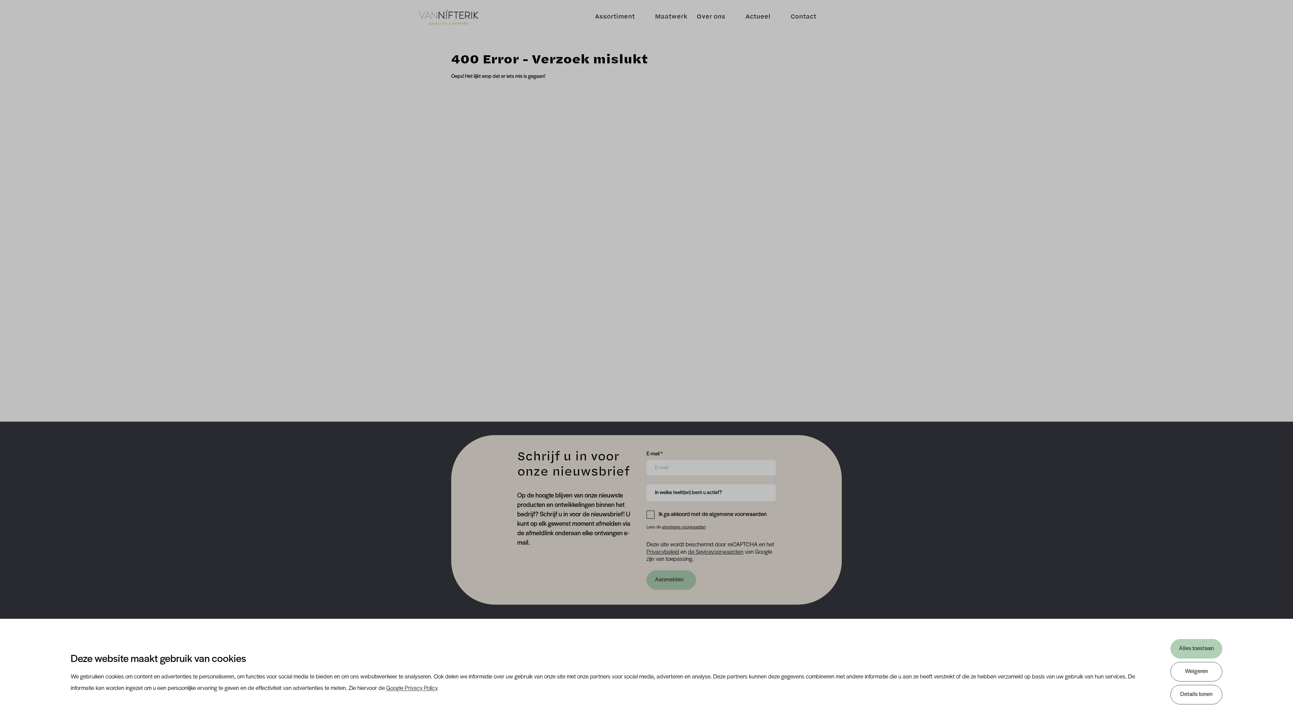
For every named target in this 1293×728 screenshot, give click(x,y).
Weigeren (1196, 672)
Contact (803, 17)
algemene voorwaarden (684, 527)
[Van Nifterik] (448, 17)
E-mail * (654, 454)
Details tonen (1196, 695)
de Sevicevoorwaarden (715, 552)
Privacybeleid (662, 552)
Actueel (757, 17)
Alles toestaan (1196, 649)
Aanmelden (669, 580)
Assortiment (615, 17)
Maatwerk (671, 17)
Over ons (711, 17)
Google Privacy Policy (411, 689)
